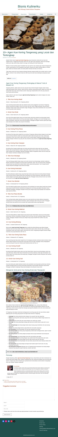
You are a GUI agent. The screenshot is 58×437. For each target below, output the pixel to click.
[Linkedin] (8, 377)
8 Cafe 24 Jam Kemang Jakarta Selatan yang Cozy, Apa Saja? (14, 381)
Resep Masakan (32, 14)
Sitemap (41, 426)
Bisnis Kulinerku (29, 6)
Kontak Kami (49, 14)
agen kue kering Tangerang (22, 60)
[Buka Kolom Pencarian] (55, 14)
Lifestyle (41, 14)
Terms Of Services (43, 430)
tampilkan (13, 78)
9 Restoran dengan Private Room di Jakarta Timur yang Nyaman (15, 382)
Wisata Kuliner (24, 14)
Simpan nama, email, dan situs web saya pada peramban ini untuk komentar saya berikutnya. (24, 411)
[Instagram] (10, 377)
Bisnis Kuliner (5, 14)
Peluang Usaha (15, 14)
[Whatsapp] (7, 377)
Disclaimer (41, 420)
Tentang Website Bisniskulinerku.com (47, 428)
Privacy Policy (42, 424)
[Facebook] (12, 377)
